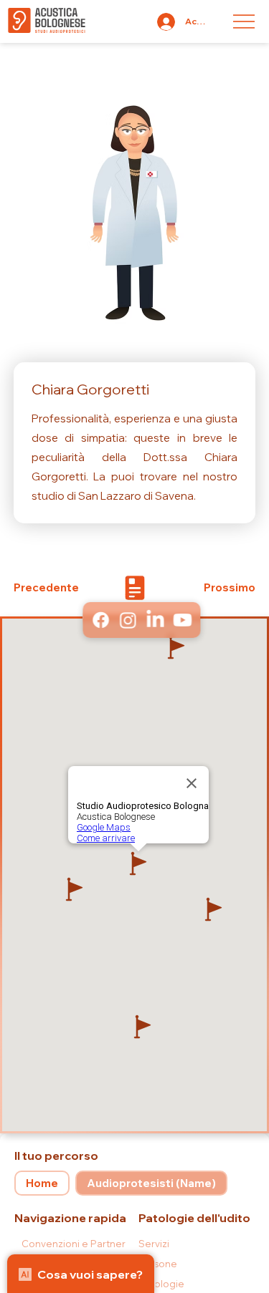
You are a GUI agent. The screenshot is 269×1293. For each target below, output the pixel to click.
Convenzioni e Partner (74, 1243)
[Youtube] (181, 620)
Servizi (153, 1243)
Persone (157, 1263)
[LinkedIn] (154, 620)
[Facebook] (99, 620)
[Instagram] (127, 620)
